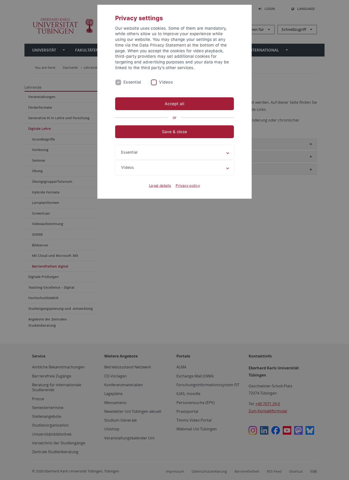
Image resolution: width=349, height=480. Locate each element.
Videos (166, 82)
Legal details (160, 185)
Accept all (174, 103)
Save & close (174, 131)
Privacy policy (188, 185)
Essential (132, 82)
